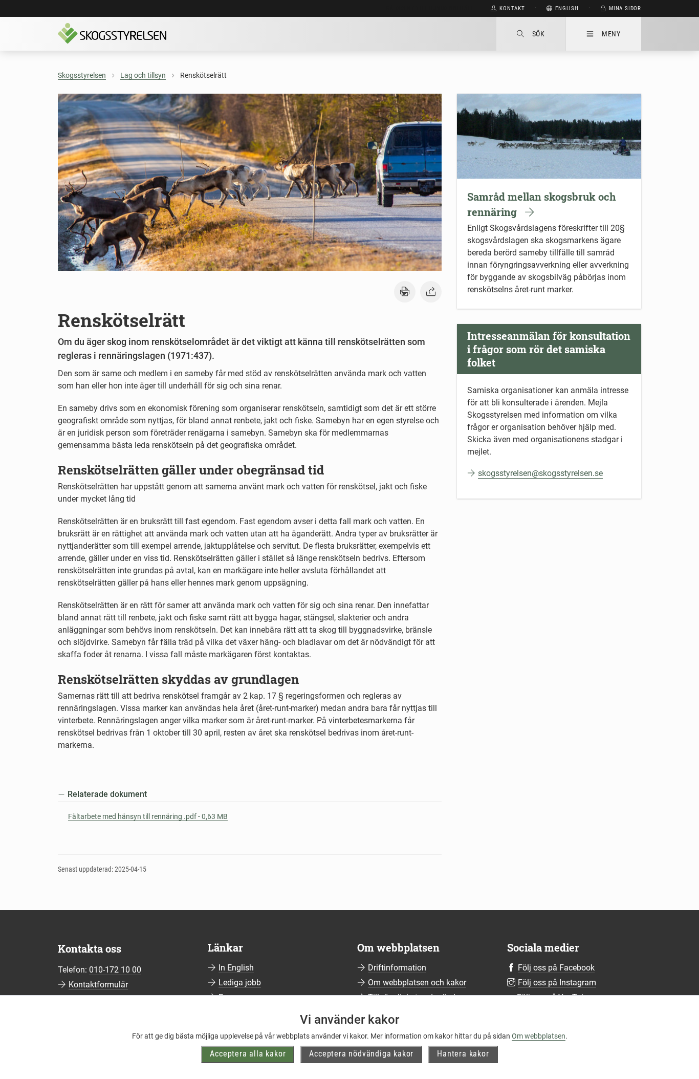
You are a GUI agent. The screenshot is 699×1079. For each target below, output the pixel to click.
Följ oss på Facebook (556, 968)
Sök (538, 34)
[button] (405, 292)
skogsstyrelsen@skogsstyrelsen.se (540, 473)
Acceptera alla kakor (248, 1054)
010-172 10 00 (115, 970)
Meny (611, 34)
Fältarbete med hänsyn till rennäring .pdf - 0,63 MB (148, 816)
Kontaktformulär (98, 984)
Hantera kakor (463, 1054)
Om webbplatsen (538, 1036)
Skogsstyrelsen (82, 75)
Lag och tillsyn (143, 75)
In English (236, 968)
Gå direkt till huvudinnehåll (429, 8)
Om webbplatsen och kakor (417, 982)
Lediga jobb (240, 982)
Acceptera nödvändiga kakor (361, 1054)
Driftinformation (397, 968)
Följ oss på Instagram (557, 982)
